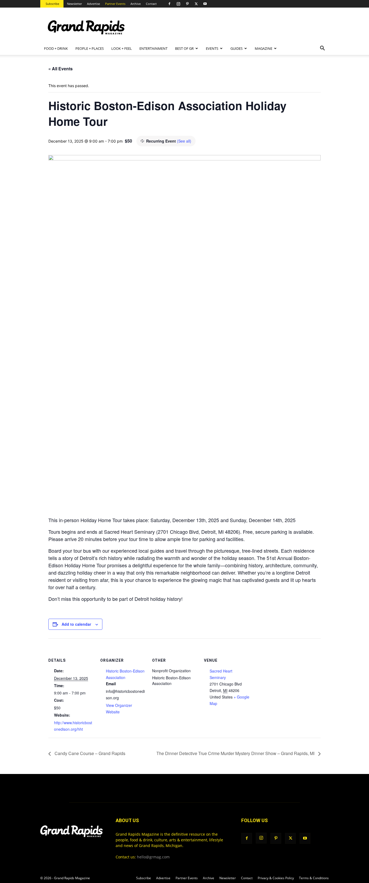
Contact (151, 4)
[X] (196, 4)
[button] (322, 48)
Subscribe (52, 4)
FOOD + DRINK (56, 48)
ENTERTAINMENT (153, 48)
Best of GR (184, 48)
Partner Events (115, 4)
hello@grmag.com (153, 856)
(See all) (184, 141)
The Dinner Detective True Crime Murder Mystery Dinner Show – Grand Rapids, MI (236, 753)
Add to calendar (76, 624)
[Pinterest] (187, 4)
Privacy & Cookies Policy (276, 878)
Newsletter (74, 4)
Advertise (93, 4)
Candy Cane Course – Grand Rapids (89, 753)
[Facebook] (169, 4)
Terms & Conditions (314, 878)
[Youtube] (205, 4)
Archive (135, 4)
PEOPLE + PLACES (89, 48)
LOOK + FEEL (121, 48)
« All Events (60, 68)
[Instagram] (178, 4)
